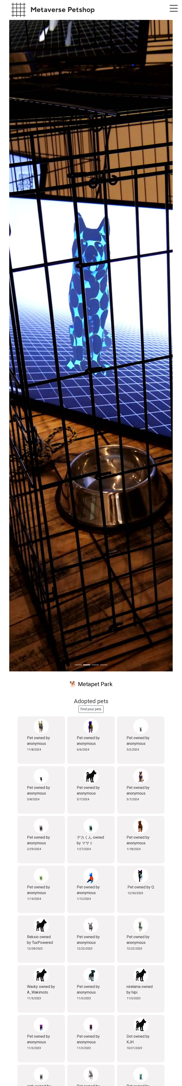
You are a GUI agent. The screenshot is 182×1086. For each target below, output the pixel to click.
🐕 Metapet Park (91, 684)
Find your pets (91, 709)
